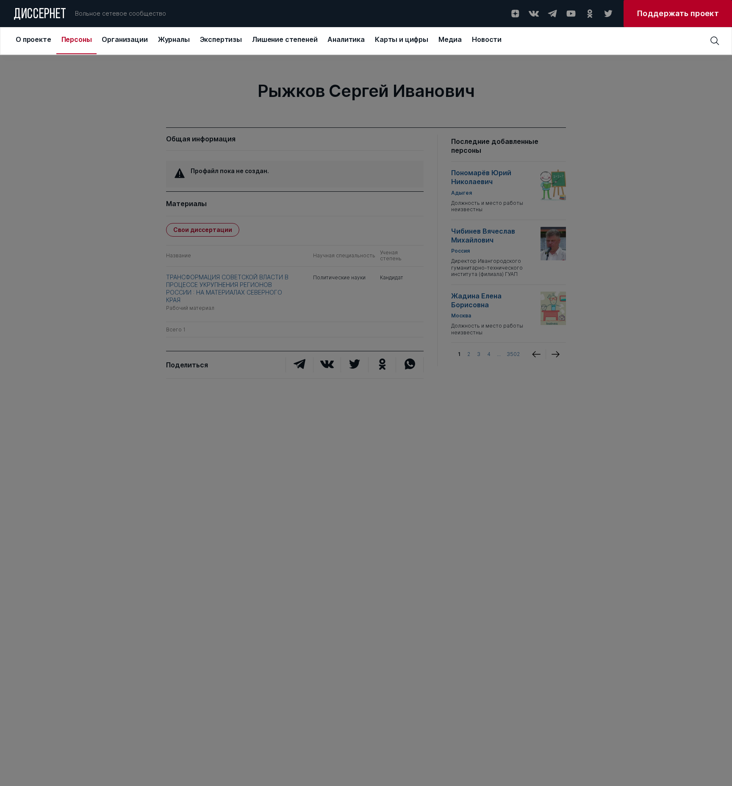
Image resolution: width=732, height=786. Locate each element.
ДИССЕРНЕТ (40, 15)
